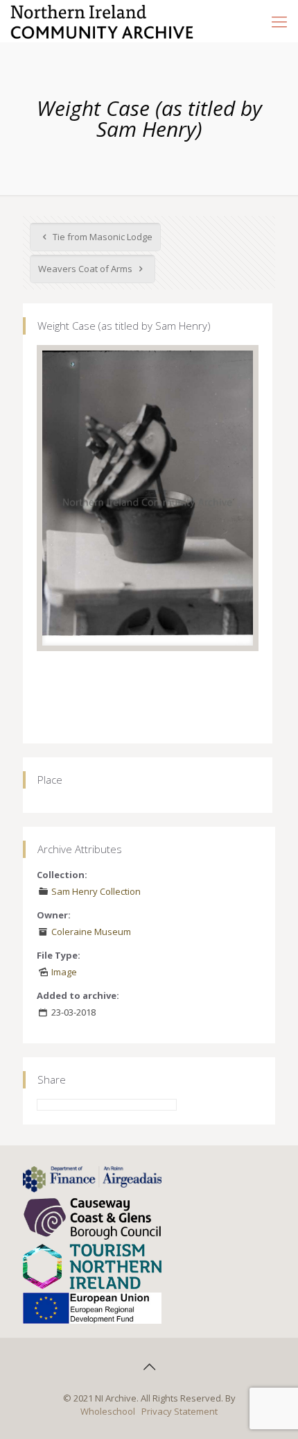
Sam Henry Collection (96, 891)
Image (64, 972)
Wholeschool (107, 1411)
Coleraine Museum (91, 931)
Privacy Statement (179, 1411)
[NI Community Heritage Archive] (102, 20)
